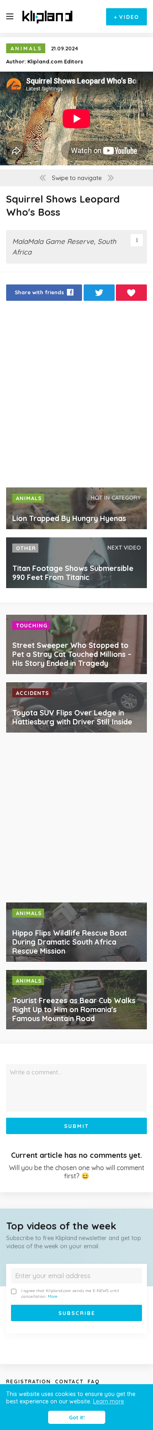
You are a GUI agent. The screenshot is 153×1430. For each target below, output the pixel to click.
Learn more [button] (108, 1401)
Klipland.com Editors (55, 61)
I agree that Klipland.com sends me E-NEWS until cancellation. (70, 1293)
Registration (28, 1381)
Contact (69, 1381)
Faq (94, 1381)
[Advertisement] (76, 396)
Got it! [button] (76, 1417)
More (53, 1296)
